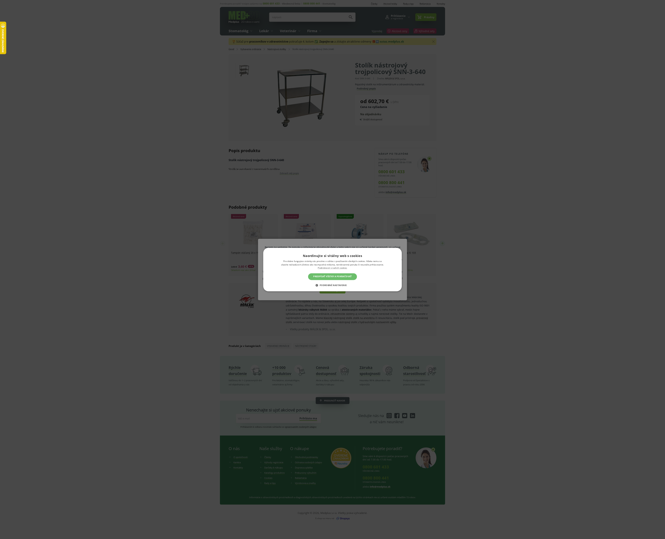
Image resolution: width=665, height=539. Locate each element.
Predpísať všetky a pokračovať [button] (332, 276)
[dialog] (332, 269)
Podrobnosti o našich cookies (332, 268)
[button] (332, 285)
